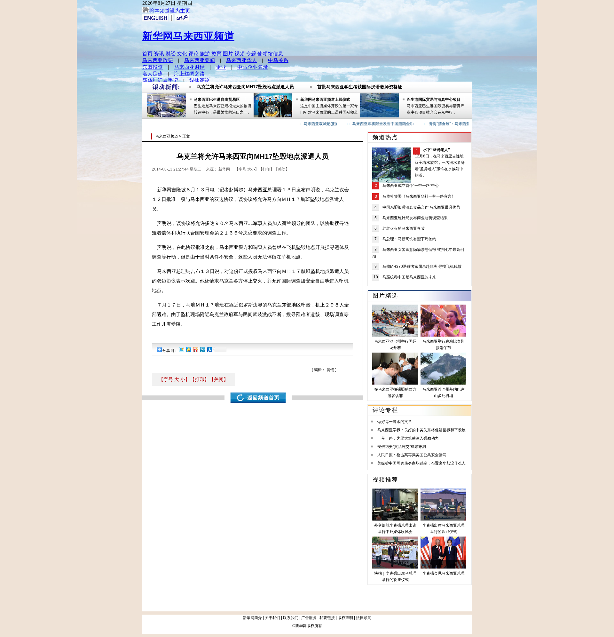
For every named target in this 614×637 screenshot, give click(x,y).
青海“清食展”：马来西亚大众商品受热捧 (455, 124)
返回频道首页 (258, 398)
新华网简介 (252, 618)
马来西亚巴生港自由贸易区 (217, 99)
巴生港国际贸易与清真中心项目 (433, 99)
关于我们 (272, 618)
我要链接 (327, 618)
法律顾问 (363, 618)
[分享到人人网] (209, 350)
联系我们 (290, 618)
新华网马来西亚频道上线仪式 (325, 99)
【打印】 (199, 379)
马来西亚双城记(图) (312, 124)
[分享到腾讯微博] (202, 350)
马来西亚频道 (166, 136)
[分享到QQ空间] (188, 350)
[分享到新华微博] (181, 350)
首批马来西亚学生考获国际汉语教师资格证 (359, 84)
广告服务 (309, 618)
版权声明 (345, 618)
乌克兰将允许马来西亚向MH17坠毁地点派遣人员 (245, 84)
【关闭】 (218, 379)
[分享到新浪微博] (195, 350)
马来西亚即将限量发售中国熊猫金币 (374, 124)
